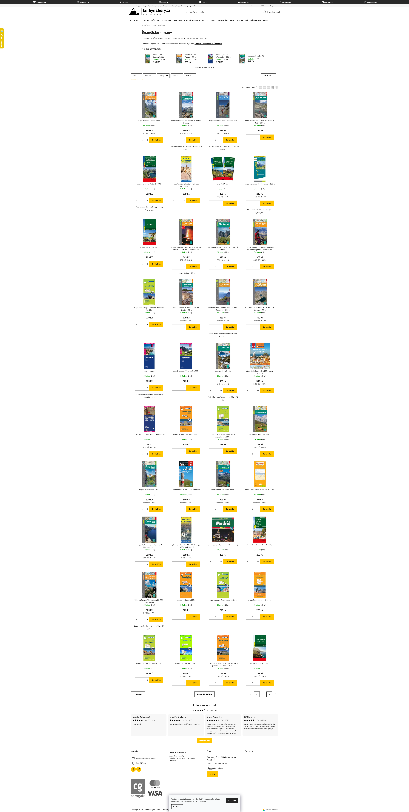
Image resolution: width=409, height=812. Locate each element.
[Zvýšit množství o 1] (147, 140)
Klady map (187, 6)
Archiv (212, 774)
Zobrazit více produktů (203, 67)
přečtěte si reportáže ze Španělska (208, 43)
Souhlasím (232, 800)
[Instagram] (138, 769)
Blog (144, 6)
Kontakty (172, 760)
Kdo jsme (166, 6)
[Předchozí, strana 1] (257, 694)
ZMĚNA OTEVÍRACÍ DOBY (217, 764)
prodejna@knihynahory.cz (146, 758)
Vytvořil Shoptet (272, 809)
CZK (252, 6)
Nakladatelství (177, 6)
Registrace (273, 6)
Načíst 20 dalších (204, 694)
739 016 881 (141, 763)
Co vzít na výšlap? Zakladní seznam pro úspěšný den (221, 758)
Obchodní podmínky (176, 756)
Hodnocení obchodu (204, 705)
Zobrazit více (204, 740)
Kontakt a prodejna (154, 6)
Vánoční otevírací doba (215, 768)
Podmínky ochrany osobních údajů (182, 758)
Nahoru (139, 694)
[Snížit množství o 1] (136, 140)
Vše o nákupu (135, 6)
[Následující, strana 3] (269, 694)
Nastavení (177, 807)
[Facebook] (133, 769)
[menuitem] (136, 20)
